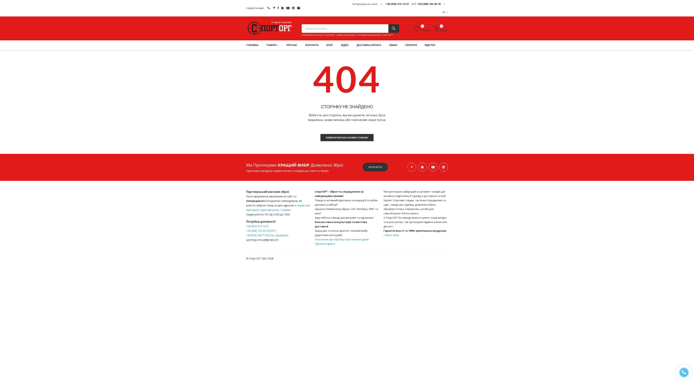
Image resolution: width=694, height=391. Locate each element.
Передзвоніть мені (366, 4)
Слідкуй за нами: (255, 8)
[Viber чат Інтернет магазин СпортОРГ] (269, 8)
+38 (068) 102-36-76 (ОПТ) (261, 230)
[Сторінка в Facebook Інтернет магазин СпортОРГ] (278, 8)
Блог (329, 45)
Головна (252, 45)
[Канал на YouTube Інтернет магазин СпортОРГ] (288, 8)
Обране (425, 30)
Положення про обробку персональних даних (342, 239)
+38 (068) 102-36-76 (429, 4)
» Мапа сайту (391, 235)
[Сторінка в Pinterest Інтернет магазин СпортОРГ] (293, 8)
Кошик (444, 30)
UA (443, 12)
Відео (345, 45)
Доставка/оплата (369, 45)
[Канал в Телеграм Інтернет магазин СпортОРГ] (273, 8)
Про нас (291, 45)
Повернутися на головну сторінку (347, 137)
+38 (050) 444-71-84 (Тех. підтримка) (267, 235)
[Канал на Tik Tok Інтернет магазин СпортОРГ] (298, 8)
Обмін (393, 45)
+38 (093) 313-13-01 (397, 4)
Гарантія (411, 45)
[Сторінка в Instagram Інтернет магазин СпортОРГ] (282, 8)
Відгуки (430, 45)
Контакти (311, 45)
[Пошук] (393, 28)
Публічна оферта (325, 243)
